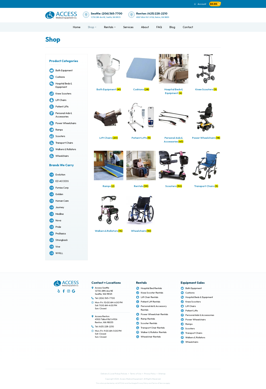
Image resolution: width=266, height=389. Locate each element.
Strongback (61, 239)
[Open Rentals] (115, 27)
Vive (57, 246)
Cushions (60, 76)
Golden (59, 194)
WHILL (59, 253)
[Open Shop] (96, 27)
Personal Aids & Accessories (199, 315)
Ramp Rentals (148, 318)
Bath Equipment (64, 70)
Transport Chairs (64, 142)
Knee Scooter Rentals (152, 292)
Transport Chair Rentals (153, 327)
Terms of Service (158, 383)
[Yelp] (58, 291)
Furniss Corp (62, 187)
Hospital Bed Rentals (151, 288)
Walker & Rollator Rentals (154, 332)
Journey (59, 207)
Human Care (62, 200)
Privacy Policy (142, 353)
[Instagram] (68, 291)
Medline (59, 213)
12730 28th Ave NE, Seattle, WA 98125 (105, 17)
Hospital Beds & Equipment (199, 297)
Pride (58, 226)
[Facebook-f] (63, 291)
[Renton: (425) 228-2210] (131, 15)
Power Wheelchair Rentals (154, 314)
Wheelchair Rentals (151, 336)
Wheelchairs (62, 155)
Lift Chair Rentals (149, 297)
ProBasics (60, 233)
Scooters (60, 136)
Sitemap (140, 357)
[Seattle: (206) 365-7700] (86, 15)
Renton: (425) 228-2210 (151, 13)
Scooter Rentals (149, 323)
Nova (58, 220)
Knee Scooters (63, 93)
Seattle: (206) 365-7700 (106, 13)
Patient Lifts (62, 106)
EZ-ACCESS (62, 181)
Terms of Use (142, 350)
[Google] (73, 291)
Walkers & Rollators (65, 149)
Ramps (59, 129)
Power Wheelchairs (65, 123)
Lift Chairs (60, 100)
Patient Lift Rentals (150, 301)
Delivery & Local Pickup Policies (151, 346)
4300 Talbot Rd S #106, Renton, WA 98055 (152, 17)
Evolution (60, 174)
